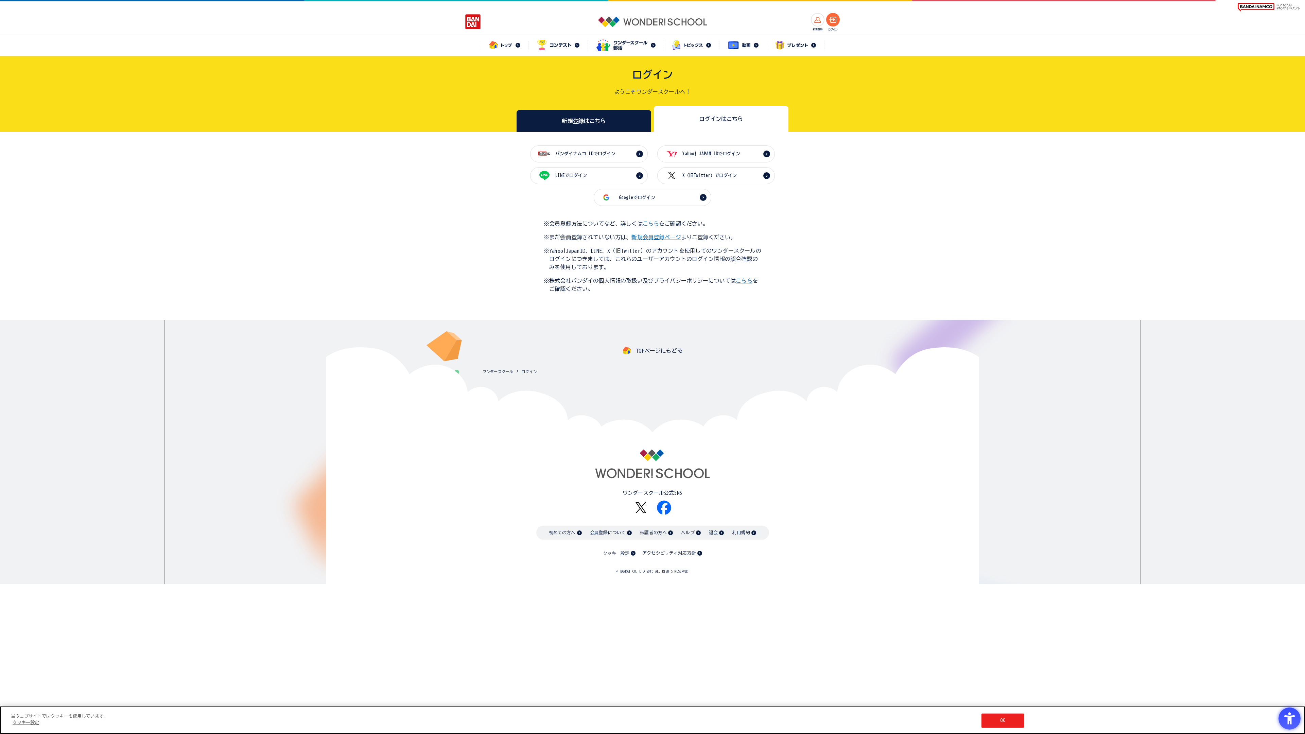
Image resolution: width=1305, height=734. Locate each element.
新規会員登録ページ (656, 237)
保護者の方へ (653, 532)
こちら (651, 223)
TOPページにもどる (659, 350)
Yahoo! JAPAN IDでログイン (711, 154)
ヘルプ (687, 532)
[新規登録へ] (817, 20)
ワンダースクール (498, 371)
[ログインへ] (833, 20)
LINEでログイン (571, 175)
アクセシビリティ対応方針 (669, 553)
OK (1002, 720)
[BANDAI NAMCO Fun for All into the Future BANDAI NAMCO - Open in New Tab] (1269, 7)
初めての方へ (562, 532)
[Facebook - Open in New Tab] (664, 508)
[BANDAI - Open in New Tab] (473, 21)
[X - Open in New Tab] (641, 507)
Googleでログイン (637, 197)
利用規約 (741, 532)
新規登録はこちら (584, 121)
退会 (713, 532)
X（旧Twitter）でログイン (709, 175)
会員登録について (608, 532)
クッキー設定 (616, 553)
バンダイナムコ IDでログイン (585, 154)
